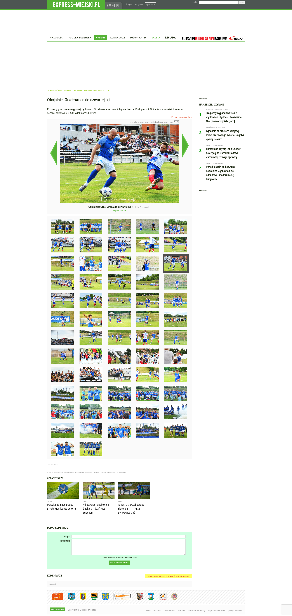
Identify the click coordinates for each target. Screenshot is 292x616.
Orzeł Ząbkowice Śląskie (63, 472)
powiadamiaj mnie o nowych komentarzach (168, 576)
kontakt (181, 610)
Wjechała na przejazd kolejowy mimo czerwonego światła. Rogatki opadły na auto (225, 135)
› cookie (195, 2)
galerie (67, 90)
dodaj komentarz (119, 563)
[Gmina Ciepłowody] (91, 600)
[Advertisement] (146, 64)
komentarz (65, 541)
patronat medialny (196, 610)
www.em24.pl (114, 4)
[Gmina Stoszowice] (120, 600)
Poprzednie (53, 153)
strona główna (55, 90)
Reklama (170, 37)
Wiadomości (56, 37)
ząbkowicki (150, 4)
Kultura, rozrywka (80, 37)
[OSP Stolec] (160, 600)
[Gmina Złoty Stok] (137, 600)
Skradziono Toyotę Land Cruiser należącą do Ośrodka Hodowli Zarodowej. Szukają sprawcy (223, 153)
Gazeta (156, 37)
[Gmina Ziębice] (148, 600)
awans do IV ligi (119, 472)
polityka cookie (235, 610)
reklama (157, 610)
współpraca (169, 610)
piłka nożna (106, 472)
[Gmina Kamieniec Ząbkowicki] (103, 600)
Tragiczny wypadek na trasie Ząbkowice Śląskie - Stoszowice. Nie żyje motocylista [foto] (224, 117)
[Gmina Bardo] (80, 600)
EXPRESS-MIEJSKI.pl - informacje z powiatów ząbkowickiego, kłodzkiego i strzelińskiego (76, 4)
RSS (148, 610)
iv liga (97, 472)
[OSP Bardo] (172, 599)
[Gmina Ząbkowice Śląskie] (69, 600)
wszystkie (139, 4)
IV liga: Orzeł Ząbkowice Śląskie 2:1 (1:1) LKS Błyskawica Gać (131, 508)
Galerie (100, 37)
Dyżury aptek (138, 37)
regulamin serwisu (217, 610)
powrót (52, 584)
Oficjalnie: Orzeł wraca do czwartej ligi (91, 90)
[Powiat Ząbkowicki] (55, 600)
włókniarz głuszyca (84, 472)
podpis (67, 536)
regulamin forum (131, 557)
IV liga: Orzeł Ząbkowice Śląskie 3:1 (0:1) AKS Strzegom (96, 508)
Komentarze (117, 37)
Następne (185, 145)
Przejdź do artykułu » (181, 117)
